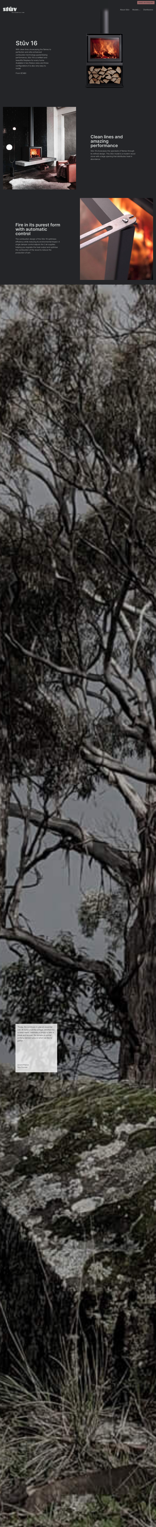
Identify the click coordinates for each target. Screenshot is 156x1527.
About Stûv (124, 10)
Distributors (148, 10)
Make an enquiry (145, 3)
